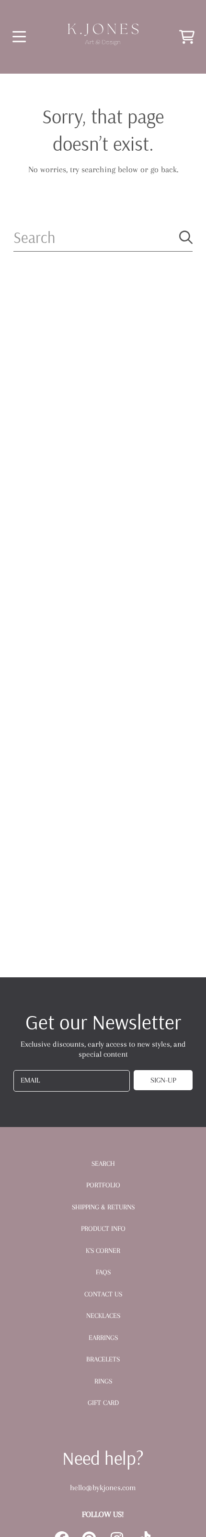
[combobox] (103, 237)
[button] (19, 36)
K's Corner (103, 1250)
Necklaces (103, 1315)
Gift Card (103, 1402)
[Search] (185, 237)
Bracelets (103, 1359)
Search (103, 1163)
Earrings (103, 1337)
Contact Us (103, 1294)
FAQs (103, 1272)
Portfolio (103, 1185)
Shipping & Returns (103, 1207)
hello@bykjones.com (103, 1487)
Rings (103, 1381)
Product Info (103, 1228)
